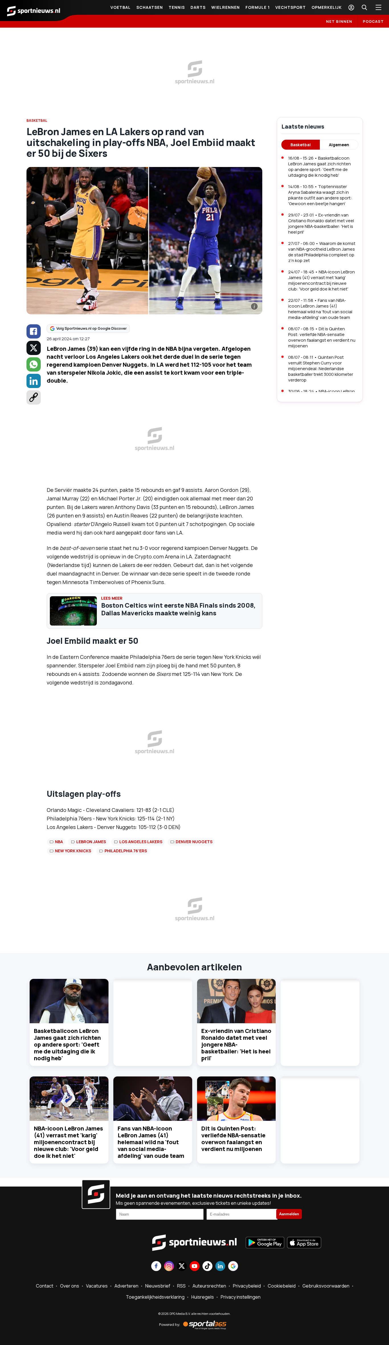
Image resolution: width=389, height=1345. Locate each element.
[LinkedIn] (33, 381)
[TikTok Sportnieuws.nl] (207, 1266)
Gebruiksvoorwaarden (325, 1286)
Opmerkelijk (327, 7)
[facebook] (33, 331)
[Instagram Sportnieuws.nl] (169, 1266)
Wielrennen (225, 7)
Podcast (373, 21)
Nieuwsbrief (157, 1286)
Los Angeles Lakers (140, 841)
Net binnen (339, 21)
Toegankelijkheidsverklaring (155, 1297)
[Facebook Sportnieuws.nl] (156, 1266)
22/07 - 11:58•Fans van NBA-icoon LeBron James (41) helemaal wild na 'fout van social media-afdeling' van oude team (320, 308)
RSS (181, 1286)
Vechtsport (290, 7)
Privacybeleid (247, 1286)
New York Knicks (73, 850)
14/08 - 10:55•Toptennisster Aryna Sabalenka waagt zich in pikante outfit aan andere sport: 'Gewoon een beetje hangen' (320, 195)
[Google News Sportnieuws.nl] (233, 1266)
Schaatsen (149, 7)
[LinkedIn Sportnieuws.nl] (220, 1266)
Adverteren (126, 1286)
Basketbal (300, 144)
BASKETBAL (36, 120)
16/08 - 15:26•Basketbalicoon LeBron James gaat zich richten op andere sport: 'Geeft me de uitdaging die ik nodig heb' (319, 166)
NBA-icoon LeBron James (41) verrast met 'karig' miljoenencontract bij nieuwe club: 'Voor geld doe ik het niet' (68, 1142)
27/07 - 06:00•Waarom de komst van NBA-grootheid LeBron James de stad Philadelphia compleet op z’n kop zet (321, 251)
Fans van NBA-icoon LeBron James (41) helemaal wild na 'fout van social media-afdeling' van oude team (151, 1142)
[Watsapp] (33, 364)
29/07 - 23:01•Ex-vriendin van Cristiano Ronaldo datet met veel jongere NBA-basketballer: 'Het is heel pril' (321, 223)
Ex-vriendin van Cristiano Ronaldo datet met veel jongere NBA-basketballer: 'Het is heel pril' (236, 1044)
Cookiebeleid (282, 1286)
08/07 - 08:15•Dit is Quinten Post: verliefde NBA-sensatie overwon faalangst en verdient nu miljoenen (321, 337)
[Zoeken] (364, 7)
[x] (33, 348)
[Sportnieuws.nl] (33, 10)
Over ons (69, 1286)
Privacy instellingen (241, 1297)
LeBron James (91, 841)
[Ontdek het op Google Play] (265, 1243)
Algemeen (339, 144)
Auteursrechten (209, 1286)
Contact (44, 1286)
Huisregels (202, 1297)
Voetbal (120, 7)
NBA (59, 841)
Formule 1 (257, 7)
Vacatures (97, 1286)
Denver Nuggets (194, 841)
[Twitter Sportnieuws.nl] (182, 1266)
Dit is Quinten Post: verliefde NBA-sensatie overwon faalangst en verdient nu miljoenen (233, 1139)
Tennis (177, 7)
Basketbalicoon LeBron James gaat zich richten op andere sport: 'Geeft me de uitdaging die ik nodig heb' (67, 1044)
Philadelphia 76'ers (126, 850)
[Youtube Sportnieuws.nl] (195, 1266)
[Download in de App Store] (304, 1243)
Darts (198, 7)
